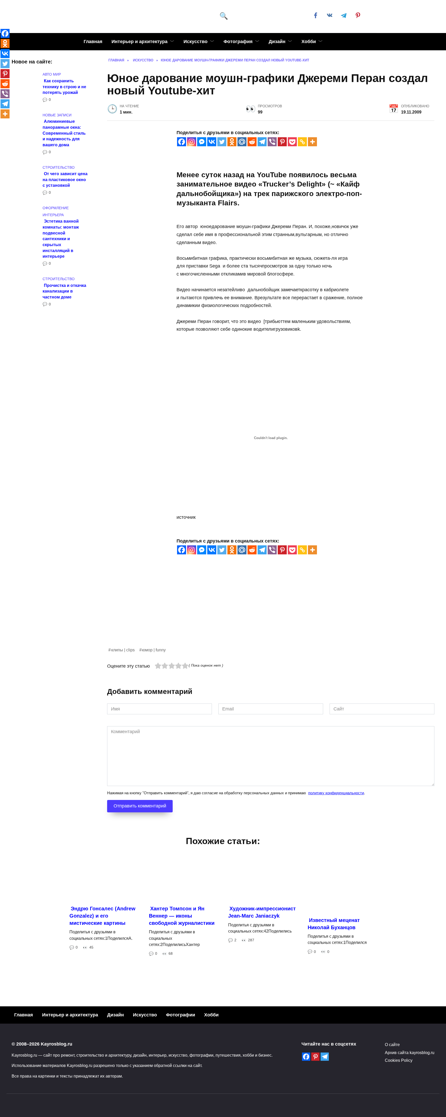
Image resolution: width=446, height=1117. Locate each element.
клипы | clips (123, 649)
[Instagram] (191, 141)
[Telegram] (262, 141)
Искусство (196, 41)
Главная (93, 41)
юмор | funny (154, 649)
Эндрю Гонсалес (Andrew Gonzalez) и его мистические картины (102, 916)
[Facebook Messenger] (201, 141)
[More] (312, 141)
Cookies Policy (398, 1060)
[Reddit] (252, 141)
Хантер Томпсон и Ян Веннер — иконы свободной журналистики (181, 916)
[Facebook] (181, 141)
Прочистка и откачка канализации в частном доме (64, 291)
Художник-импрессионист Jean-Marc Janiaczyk (262, 912)
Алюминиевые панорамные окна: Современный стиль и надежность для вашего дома (64, 133)
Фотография (238, 41)
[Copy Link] (302, 141)
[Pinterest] (282, 141)
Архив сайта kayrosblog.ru (409, 1052)
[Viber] (272, 141)
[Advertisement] (262, 610)
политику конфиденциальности (336, 793)
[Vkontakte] (211, 141)
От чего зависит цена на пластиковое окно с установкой (65, 179)
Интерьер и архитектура (140, 41)
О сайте (392, 1044)
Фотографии (180, 1014)
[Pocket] (292, 141)
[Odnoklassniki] (231, 141)
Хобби (308, 41)
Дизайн (277, 41)
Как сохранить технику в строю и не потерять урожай (64, 86)
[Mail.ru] (241, 141)
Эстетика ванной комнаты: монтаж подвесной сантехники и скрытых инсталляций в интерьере (61, 238)
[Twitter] (221, 141)
